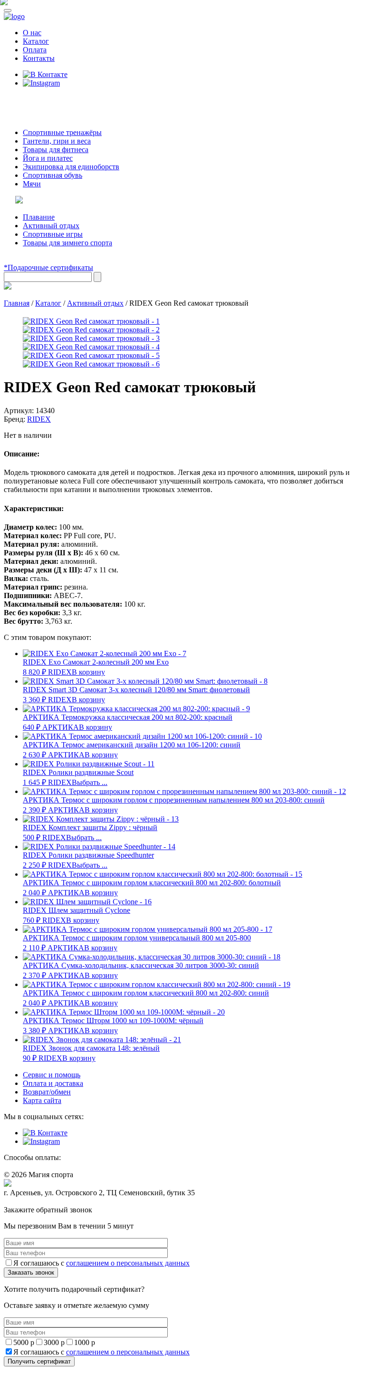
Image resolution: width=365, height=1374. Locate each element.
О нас (32, 33)
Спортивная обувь (52, 175)
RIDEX (39, 419)
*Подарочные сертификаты (48, 267)
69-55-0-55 (32, 101)
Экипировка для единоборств (71, 167)
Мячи (32, 184)
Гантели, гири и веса (57, 141)
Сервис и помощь (51, 1075)
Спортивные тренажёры (62, 132)
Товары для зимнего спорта (67, 243)
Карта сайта (42, 1100)
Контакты (39, 58)
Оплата (35, 50)
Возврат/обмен (47, 1092)
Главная (16, 303)
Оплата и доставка (53, 1083)
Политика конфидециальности (47, 1201)
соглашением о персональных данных (128, 1263)
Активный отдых (51, 226)
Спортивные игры (53, 234)
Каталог (36, 41)
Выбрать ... (89, 782)
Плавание (39, 217)
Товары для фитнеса (55, 149)
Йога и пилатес (48, 158)
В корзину (88, 672)
